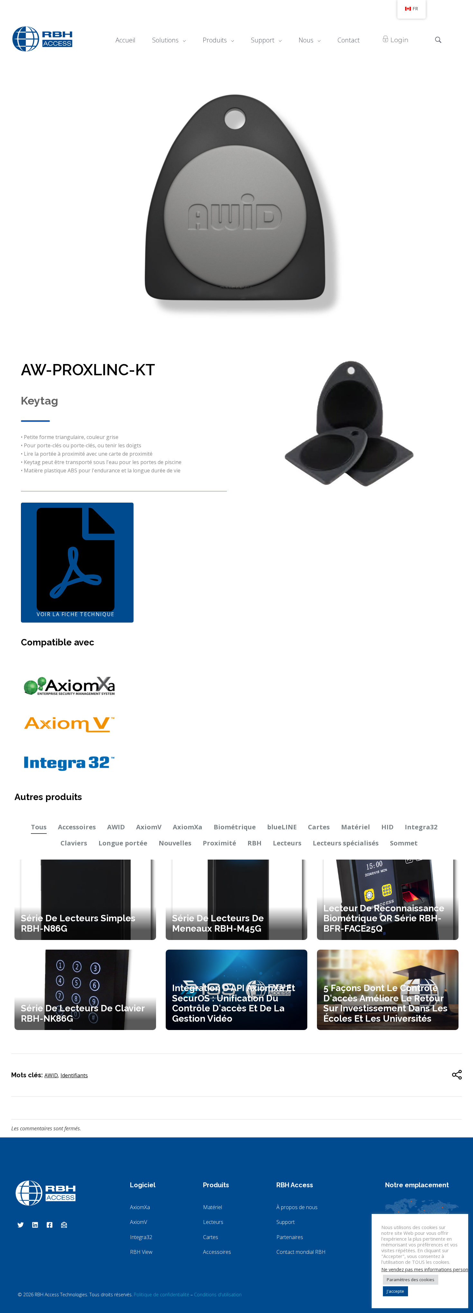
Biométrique (235, 827)
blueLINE (282, 827)
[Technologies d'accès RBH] (42, 39)
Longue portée (122, 843)
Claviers (73, 843)
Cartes (319, 827)
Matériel (355, 827)
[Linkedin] (35, 1224)
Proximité (219, 843)
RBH (254, 843)
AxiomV (149, 827)
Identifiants (74, 1075)
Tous (39, 827)
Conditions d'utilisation (218, 1294)
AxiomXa (187, 827)
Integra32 (421, 827)
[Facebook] (49, 1224)
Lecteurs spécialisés (346, 843)
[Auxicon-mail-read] (64, 1224)
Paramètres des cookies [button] (410, 1279)
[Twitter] (20, 1224)
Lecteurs (287, 843)
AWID (116, 827)
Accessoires (77, 827)
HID (387, 827)
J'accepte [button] (395, 1291)
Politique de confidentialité (161, 1294)
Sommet (404, 843)
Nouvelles (175, 843)
